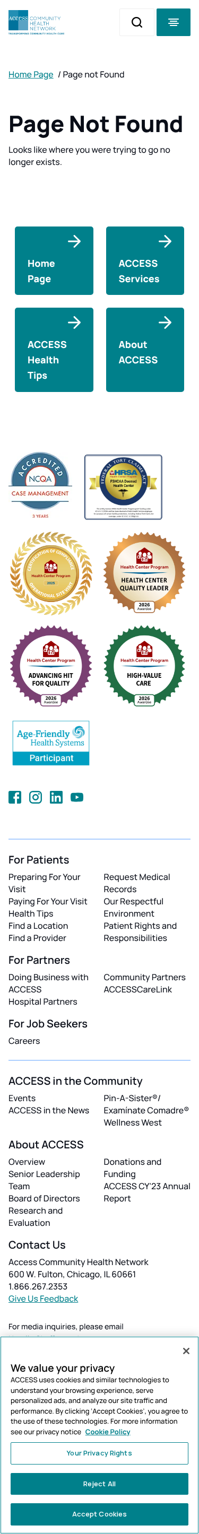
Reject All (99, 1483)
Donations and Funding (133, 1168)
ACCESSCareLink (138, 989)
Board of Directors (44, 1198)
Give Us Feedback (43, 1298)
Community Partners (145, 977)
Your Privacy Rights (99, 1453)
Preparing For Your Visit (44, 883)
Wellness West (133, 1122)
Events (22, 1098)
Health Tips (30, 913)
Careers (24, 1041)
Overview (26, 1161)
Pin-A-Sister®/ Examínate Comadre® (146, 1104)
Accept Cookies (99, 1514)
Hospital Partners (42, 1001)
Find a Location (38, 925)
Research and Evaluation (35, 1216)
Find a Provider (37, 938)
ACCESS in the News (48, 1110)
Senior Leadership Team (44, 1180)
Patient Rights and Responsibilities (140, 932)
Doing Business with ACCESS (48, 983)
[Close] (186, 1351)
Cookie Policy (108, 1431)
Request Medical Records (137, 883)
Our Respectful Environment (134, 907)
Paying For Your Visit (48, 901)
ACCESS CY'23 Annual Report (147, 1192)
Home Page (31, 74)
